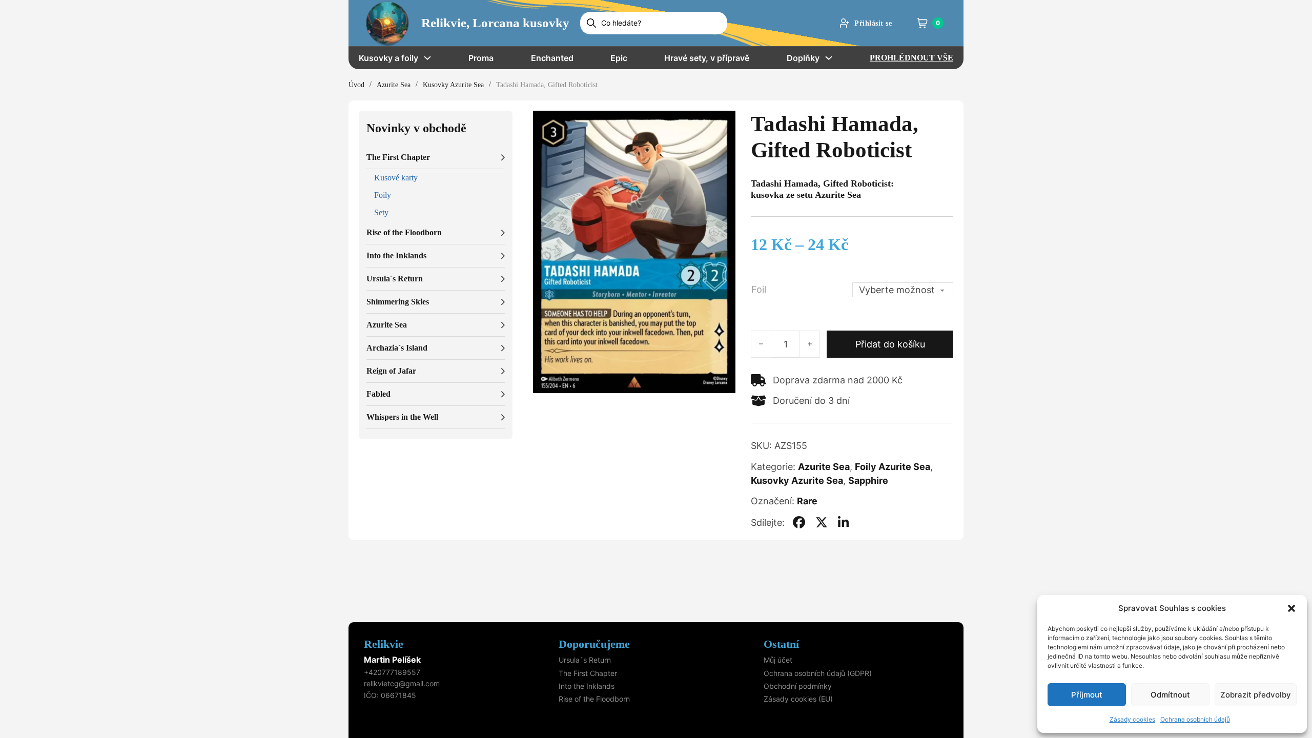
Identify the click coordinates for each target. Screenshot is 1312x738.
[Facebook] (799, 522)
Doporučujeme (594, 644)
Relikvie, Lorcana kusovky (495, 23)
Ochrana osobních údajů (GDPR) (818, 673)
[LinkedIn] (843, 522)
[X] (821, 522)
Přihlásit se (873, 23)
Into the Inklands (586, 686)
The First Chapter (588, 673)
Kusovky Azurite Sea (453, 85)
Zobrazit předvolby (1255, 695)
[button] (1291, 608)
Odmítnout (1170, 695)
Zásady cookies (1132, 719)
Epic (618, 58)
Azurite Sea (394, 85)
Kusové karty (396, 177)
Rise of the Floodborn (594, 698)
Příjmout (1086, 695)
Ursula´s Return (585, 659)
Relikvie (383, 644)
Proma (481, 58)
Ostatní (781, 644)
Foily (382, 195)
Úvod (356, 85)
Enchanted (552, 58)
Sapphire (868, 480)
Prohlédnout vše (911, 57)
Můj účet (778, 659)
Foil (758, 289)
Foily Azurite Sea (892, 466)
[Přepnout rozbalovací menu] (427, 58)
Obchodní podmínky (798, 686)
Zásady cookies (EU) (798, 698)
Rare (807, 501)
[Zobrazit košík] (922, 23)
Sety (381, 212)
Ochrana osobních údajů (1195, 719)
